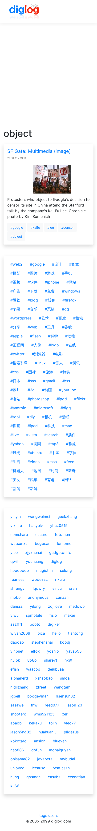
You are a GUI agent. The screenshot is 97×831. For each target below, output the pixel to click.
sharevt (50, 660)
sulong (66, 570)
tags (43, 815)
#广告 (15, 291)
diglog (56, 561)
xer (65, 714)
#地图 (36, 470)
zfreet (41, 687)
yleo (14, 552)
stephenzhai (42, 642)
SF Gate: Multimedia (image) (39, 151)
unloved (17, 768)
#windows (71, 291)
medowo (77, 606)
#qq (65, 309)
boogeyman (37, 696)
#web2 (16, 264)
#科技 (50, 425)
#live (14, 434)
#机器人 (17, 470)
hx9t (69, 660)
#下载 (32, 291)
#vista (31, 434)
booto (35, 624)
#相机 (47, 416)
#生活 (15, 461)
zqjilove (55, 606)
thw (34, 705)
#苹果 (15, 309)
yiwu (14, 615)
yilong (35, 606)
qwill (14, 561)
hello (56, 633)
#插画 (15, 425)
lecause (38, 768)
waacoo (33, 669)
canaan (62, 597)
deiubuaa (56, 669)
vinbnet (17, 651)
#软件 (32, 282)
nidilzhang (19, 687)
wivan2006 (20, 633)
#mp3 (53, 443)
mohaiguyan (60, 750)
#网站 (71, 282)
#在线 (71, 345)
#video (34, 461)
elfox (35, 651)
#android (18, 407)
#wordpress (21, 318)
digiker (54, 624)
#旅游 (48, 372)
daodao (17, 642)
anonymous (38, 597)
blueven (60, 741)
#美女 (15, 479)
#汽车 (32, 479)
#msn (52, 461)
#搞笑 (65, 372)
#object (16, 236)
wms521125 (44, 714)
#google (16, 227)
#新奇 (71, 470)
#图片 (32, 273)
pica (41, 633)
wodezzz (40, 579)
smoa (65, 678)
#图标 (31, 372)
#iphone (52, 282)
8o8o (32, 660)
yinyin (15, 516)
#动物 (70, 336)
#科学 (53, 336)
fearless (17, 579)
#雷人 (58, 363)
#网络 (67, 479)
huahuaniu (48, 732)
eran (73, 588)
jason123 (74, 705)
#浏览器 (38, 354)
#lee (50, 227)
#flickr (79, 398)
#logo (53, 345)
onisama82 (20, 759)
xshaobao (44, 678)
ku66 (14, 786)
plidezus (71, 732)
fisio (53, 615)
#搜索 (78, 318)
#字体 (72, 452)
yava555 (74, 651)
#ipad (33, 425)
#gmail (49, 381)
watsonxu (19, 543)
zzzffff (16, 624)
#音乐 (32, 309)
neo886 (17, 750)
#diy (31, 416)
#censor (67, 227)
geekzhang (67, 516)
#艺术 (44, 318)
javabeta (45, 759)
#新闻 (15, 488)
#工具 (50, 327)
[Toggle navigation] (83, 12)
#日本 (15, 381)
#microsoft (43, 407)
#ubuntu (35, 452)
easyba (54, 777)
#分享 (15, 327)
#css (14, 372)
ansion (39, 741)
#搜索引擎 (19, 363)
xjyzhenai (33, 552)
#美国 (36, 443)
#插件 (71, 434)
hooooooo (19, 570)
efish (14, 669)
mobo (15, 597)
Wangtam (62, 687)
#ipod (62, 398)
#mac (67, 425)
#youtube (67, 390)
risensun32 (65, 696)
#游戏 (50, 273)
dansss (16, 606)
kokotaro (18, 741)
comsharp (19, 534)
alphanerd (19, 678)
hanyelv (36, 525)
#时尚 (53, 470)
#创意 (74, 264)
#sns (32, 381)
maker (69, 615)
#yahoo (17, 443)
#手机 (67, 273)
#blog (33, 300)
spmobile (34, 615)
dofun (36, 750)
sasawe (17, 705)
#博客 (50, 300)
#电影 (58, 354)
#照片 (15, 390)
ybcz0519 (59, 525)
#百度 (61, 318)
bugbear (42, 543)
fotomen (62, 534)
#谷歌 (67, 327)
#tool (15, 416)
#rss (66, 381)
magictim (44, 570)
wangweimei (39, 516)
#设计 (57, 264)
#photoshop (38, 398)
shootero (18, 714)
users (53, 815)
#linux (40, 363)
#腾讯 (75, 363)
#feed (69, 461)
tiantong (75, 633)
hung (14, 777)
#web (32, 327)
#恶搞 (50, 309)
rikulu (60, 579)
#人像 (36, 345)
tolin (53, 723)
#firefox (69, 300)
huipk (15, 660)
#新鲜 (32, 488)
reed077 (52, 705)
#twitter (17, 354)
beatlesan (61, 768)
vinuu (57, 588)
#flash (35, 336)
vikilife (16, 525)
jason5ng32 (20, 732)
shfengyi (17, 588)
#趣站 (15, 398)
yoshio (53, 651)
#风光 (15, 452)
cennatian (76, 777)
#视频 (15, 282)
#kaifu (35, 227)
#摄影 (15, 273)
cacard (41, 534)
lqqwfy (39, 588)
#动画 (47, 390)
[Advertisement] (48, 79)
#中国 (54, 452)
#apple (16, 336)
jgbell (15, 696)
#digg (66, 407)
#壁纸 (64, 416)
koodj (65, 642)
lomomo (64, 543)
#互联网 (17, 345)
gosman (33, 777)
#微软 (15, 300)
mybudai (67, 759)
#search (51, 434)
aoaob (16, 723)
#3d (31, 390)
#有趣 (50, 479)
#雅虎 (71, 443)
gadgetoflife (60, 552)
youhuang (34, 561)
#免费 (50, 291)
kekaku (35, 723)
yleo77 (70, 723)
